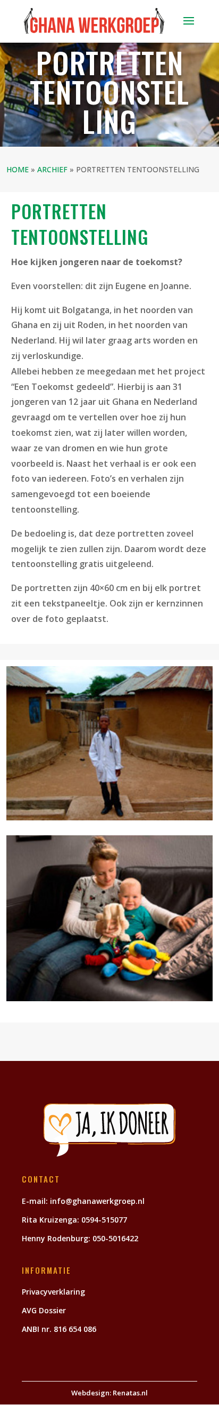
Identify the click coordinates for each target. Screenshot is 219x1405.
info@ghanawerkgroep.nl (97, 1201)
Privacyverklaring (53, 1292)
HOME (17, 169)
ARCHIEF (52, 169)
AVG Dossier (44, 1310)
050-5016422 (116, 1238)
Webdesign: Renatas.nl (109, 1393)
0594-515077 (104, 1220)
